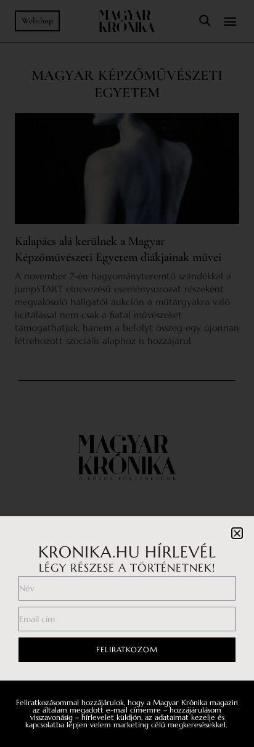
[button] (237, 533)
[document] (127, 373)
